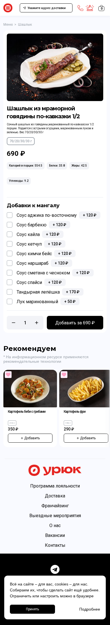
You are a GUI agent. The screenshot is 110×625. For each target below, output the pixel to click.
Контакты (55, 545)
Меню (8, 25)
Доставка (55, 496)
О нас (55, 525)
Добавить (32, 438)
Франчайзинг (55, 505)
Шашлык (25, 25)
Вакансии (55, 535)
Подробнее (89, 609)
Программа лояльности (55, 486)
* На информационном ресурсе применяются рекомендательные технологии (46, 359)
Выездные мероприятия (55, 515)
